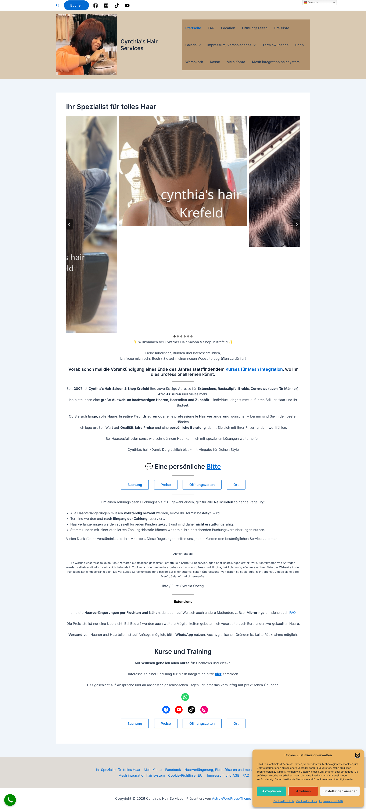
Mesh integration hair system (275, 62)
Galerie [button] (191, 45)
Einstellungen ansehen (340, 791)
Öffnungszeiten (255, 28)
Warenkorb (194, 62)
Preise (166, 485)
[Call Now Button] (10, 800)
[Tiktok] (116, 5)
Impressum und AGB (331, 801)
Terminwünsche (275, 45)
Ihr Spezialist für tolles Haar (118, 770)
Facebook (173, 770)
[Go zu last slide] (69, 224)
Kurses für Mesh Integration (254, 369)
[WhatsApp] (185, 697)
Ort (236, 485)
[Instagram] (106, 5)
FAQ (211, 28)
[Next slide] (296, 224)
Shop (299, 45)
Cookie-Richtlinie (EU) (186, 775)
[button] (357, 755)
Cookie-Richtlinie (283, 801)
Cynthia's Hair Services (139, 44)
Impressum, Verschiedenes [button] (229, 45)
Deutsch (312, 2)
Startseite (193, 28)
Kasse (215, 62)
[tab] (174, 336)
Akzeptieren (271, 791)
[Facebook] (95, 5)
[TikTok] (191, 710)
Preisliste (281, 28)
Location (228, 28)
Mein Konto (236, 62)
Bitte (214, 466)
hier (218, 674)
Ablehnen (303, 791)
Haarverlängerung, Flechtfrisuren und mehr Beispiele (226, 770)
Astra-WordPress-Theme (231, 798)
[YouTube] (127, 5)
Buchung (135, 485)
